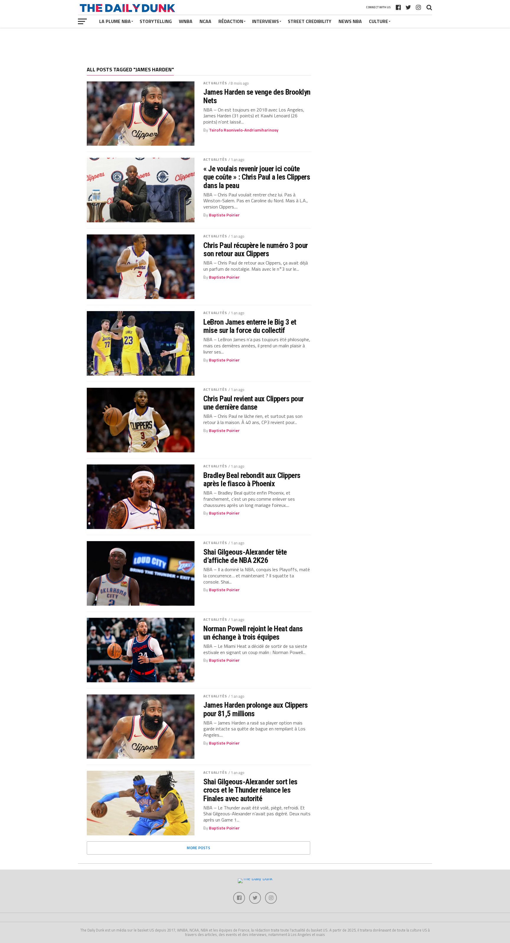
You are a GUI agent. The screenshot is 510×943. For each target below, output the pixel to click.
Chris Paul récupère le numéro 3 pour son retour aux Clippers (255, 249)
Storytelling (156, 21)
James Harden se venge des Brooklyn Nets (256, 96)
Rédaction (230, 21)
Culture (378, 21)
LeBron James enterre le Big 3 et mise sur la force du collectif (249, 326)
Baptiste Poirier (224, 215)
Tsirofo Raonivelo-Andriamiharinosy (243, 130)
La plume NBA (115, 21)
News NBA (350, 21)
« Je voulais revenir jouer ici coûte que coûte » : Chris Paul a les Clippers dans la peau (256, 177)
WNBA (185, 21)
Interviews (265, 21)
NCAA (205, 21)
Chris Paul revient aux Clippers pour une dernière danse (253, 403)
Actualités (215, 83)
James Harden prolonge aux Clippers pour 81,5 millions (255, 709)
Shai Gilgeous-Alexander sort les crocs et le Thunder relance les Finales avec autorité (250, 790)
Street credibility (309, 21)
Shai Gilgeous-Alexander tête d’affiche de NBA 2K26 (245, 556)
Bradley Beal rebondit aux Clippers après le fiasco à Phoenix (251, 479)
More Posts (198, 848)
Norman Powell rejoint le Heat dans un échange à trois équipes (253, 633)
